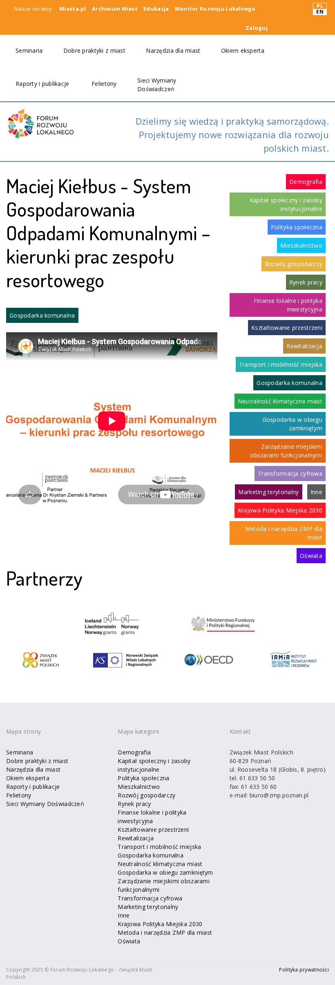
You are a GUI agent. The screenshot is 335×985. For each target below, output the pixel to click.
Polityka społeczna (296, 227)
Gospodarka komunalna (42, 315)
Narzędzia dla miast (173, 50)
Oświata (311, 556)
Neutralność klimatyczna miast (280, 401)
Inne (316, 492)
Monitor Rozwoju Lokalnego (215, 8)
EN (320, 12)
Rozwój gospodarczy (293, 264)
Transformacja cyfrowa (290, 473)
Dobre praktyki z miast (94, 50)
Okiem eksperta (242, 50)
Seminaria (29, 50)
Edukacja (156, 8)
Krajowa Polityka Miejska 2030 (280, 510)
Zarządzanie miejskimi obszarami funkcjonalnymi (286, 451)
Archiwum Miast (115, 8)
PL (320, 6)
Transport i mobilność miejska (280, 364)
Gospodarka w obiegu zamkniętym (292, 424)
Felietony (104, 83)
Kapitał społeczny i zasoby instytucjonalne (286, 204)
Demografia (305, 182)
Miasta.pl (72, 8)
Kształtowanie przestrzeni (286, 327)
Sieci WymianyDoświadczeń (156, 84)
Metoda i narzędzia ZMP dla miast (283, 533)
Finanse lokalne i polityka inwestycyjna (288, 305)
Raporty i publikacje (42, 83)
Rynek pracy (305, 282)
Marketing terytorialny (268, 492)
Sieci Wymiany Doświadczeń (45, 804)
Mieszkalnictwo (301, 245)
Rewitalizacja (304, 346)
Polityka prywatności (304, 969)
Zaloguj (257, 27)
